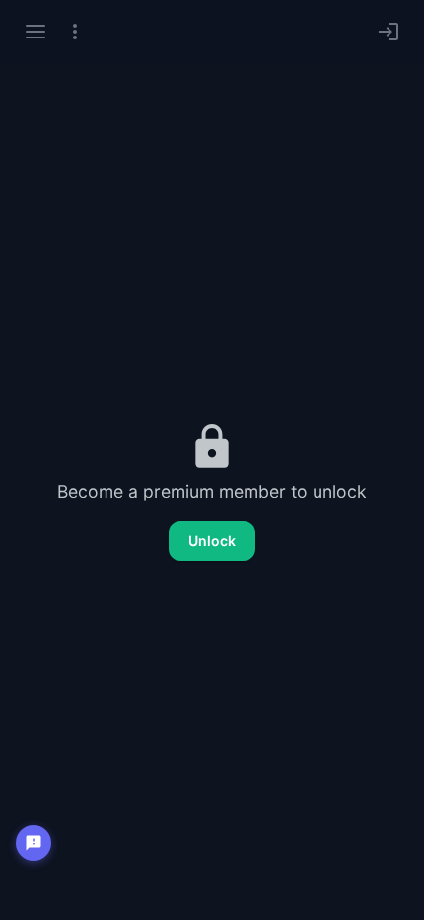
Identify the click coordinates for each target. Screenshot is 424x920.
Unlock (212, 540)
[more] (75, 31)
